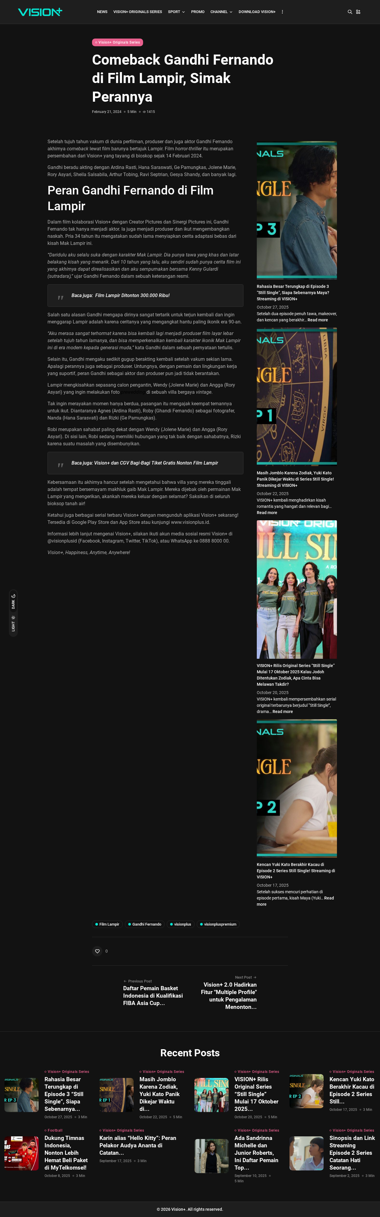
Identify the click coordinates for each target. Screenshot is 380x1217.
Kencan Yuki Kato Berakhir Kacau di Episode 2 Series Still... (352, 1090)
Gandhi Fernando (146, 924)
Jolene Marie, (221, 167)
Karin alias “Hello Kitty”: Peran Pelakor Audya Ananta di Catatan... (137, 1145)
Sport (174, 11)
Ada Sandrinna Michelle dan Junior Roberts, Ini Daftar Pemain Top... (256, 1153)
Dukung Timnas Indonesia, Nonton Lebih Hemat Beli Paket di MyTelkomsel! (66, 1153)
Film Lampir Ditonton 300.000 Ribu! (132, 295)
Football (55, 1130)
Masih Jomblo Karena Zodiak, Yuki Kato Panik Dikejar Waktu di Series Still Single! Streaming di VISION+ (295, 479)
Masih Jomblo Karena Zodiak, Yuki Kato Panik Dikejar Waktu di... (160, 1094)
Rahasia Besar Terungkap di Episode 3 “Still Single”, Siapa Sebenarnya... (64, 1094)
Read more (318, 320)
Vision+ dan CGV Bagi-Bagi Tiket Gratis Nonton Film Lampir (156, 463)
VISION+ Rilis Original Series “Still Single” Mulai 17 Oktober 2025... (256, 1094)
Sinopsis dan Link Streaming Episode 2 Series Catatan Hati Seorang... (352, 1153)
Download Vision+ (257, 11)
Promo (198, 11)
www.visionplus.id (190, 522)
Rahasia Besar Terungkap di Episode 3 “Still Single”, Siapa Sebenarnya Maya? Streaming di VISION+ (293, 292)
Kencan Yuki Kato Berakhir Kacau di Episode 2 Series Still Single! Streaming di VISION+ (296, 870)
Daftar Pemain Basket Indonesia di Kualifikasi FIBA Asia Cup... (153, 996)
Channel (219, 11)
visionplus (182, 924)
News (102, 11)
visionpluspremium (220, 924)
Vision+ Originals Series (137, 11)
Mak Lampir (72, 243)
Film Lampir (109, 924)
